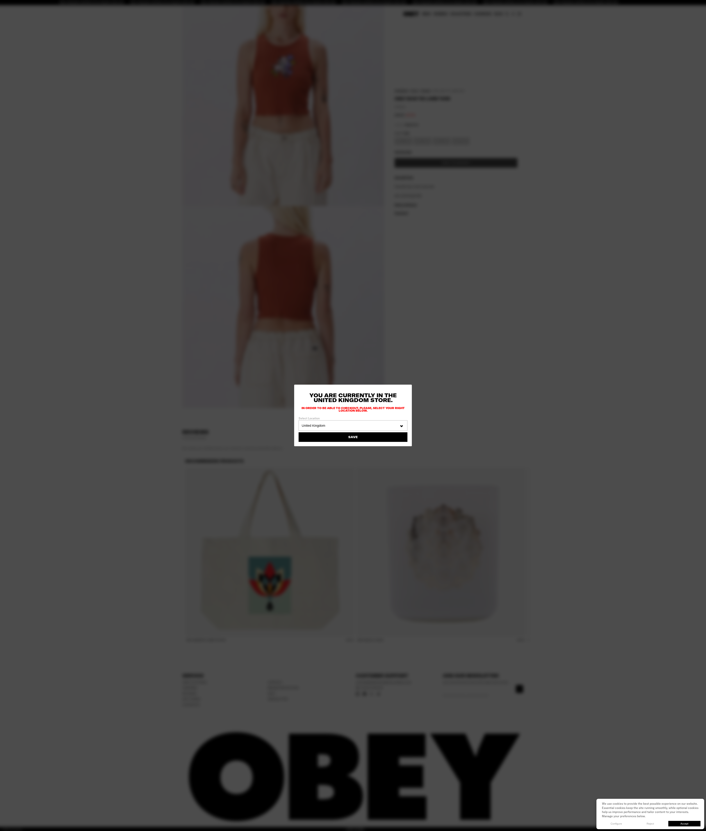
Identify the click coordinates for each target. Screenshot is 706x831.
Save (353, 437)
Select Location (309, 418)
